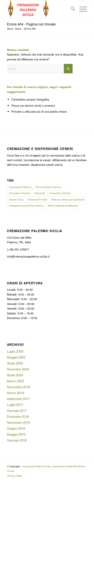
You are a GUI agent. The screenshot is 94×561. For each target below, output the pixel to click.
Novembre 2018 (18, 386)
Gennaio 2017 (17, 410)
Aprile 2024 (15, 375)
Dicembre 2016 (18, 416)
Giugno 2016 (16, 428)
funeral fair (39, 193)
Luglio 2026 (15, 351)
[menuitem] (70, 9)
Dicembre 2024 (18, 369)
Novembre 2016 (18, 422)
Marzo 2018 (15, 392)
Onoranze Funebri (37, 199)
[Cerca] (70, 9)
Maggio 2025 (16, 357)
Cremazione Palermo (20, 187)
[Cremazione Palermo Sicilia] (39, 9)
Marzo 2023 (15, 381)
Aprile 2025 (15, 363)
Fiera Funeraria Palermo (48, 187)
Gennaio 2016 (17, 440)
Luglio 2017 (15, 404)
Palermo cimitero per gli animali (67, 199)
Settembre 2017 (18, 398)
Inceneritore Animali (59, 193)
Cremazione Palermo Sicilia (36, 466)
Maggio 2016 (16, 434)
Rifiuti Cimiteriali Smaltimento (63, 205)
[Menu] (81, 9)
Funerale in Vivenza (19, 193)
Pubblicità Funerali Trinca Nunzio (26, 205)
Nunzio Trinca (16, 199)
